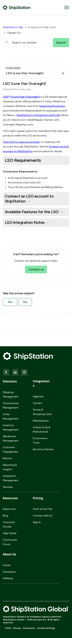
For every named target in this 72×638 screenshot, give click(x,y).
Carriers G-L (14, 32)
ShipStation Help (13, 27)
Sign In (37, 522)
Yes (10, 302)
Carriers (37, 403)
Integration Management (10, 478)
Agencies (38, 396)
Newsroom (9, 509)
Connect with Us (42, 515)
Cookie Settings (46, 628)
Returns (7, 458)
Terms (8, 628)
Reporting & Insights (10, 467)
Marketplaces (41, 420)
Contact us (36, 269)
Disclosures (29, 628)
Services (8, 487)
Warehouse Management (10, 438)
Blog (5, 515)
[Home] (16, 7)
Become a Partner (43, 449)
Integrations (41, 383)
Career (7, 565)
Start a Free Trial (42, 509)
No (25, 302)
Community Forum (10, 542)
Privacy (17, 628)
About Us (9, 554)
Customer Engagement (10, 449)
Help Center (10, 533)
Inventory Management (10, 427)
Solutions (10, 381)
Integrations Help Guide (42, 27)
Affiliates (8, 578)
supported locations (52, 106)
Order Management (10, 416)
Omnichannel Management (10, 405)
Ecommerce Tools (40, 440)
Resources (10, 498)
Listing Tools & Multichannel (41, 429)
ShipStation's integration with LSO (38, 115)
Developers (9, 571)
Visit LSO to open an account (21, 142)
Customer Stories (9, 524)
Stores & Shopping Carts (42, 412)
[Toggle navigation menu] (67, 7)
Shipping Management (10, 394)
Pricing (38, 498)
